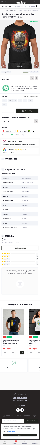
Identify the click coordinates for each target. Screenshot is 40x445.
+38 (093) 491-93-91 (20, 400)
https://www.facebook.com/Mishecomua (22, 410)
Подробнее (11, 431)
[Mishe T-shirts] (6, 88)
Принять (20, 435)
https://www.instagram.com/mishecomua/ (18, 410)
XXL (4, 105)
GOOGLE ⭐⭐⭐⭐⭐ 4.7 (16, 150)
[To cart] (22, 352)
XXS (4, 101)
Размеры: (5, 96)
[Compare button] (36, 78)
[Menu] (2, 2)
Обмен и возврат (14, 141)
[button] (18, 66)
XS (10, 101)
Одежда (7, 10)
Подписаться (31, 420)
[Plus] (12, 110)
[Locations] (35, 2)
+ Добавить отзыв (20, 248)
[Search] (6, 2)
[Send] (36, 121)
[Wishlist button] (32, 78)
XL (30, 101)
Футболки (14, 10)
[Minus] (4, 110)
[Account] (38, 2)
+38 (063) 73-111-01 (20, 398)
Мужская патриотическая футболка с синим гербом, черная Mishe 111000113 (11, 342)
